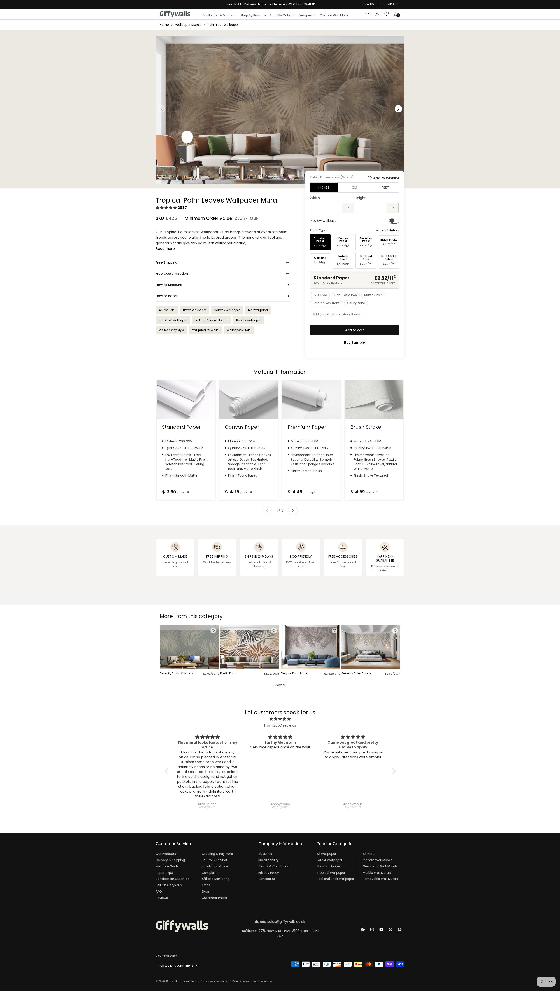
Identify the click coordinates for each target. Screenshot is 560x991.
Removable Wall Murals (380, 879)
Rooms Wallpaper (248, 320)
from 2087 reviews (280, 725)
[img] (280, 719)
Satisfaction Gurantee (173, 879)
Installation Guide (215, 866)
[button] (219, 15)
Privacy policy (191, 981)
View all (280, 685)
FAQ (159, 891)
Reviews (162, 898)
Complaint (210, 872)
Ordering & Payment (217, 853)
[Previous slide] (267, 510)
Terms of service (263, 981)
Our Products (166, 853)
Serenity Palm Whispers (176, 673)
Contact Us (267, 879)
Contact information (215, 981)
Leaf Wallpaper (258, 310)
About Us (265, 853)
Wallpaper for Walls (205, 330)
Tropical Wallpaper (331, 872)
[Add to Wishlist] (213, 630)
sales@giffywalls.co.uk (280, 921)
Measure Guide (167, 866)
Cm (354, 187)
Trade (206, 885)
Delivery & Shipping (170, 860)
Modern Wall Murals (377, 860)
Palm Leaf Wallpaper (223, 25)
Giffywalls (172, 981)
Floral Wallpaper (329, 866)
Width (315, 197)
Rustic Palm (228, 673)
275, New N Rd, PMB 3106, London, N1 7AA (280, 933)
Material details (387, 230)
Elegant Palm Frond (294, 673)
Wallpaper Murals (188, 25)
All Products (167, 310)
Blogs (206, 891)
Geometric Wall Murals (380, 866)
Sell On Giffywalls (169, 885)
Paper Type (164, 872)
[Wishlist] (387, 14)
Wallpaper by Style (171, 330)
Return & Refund (214, 860)
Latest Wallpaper (329, 860)
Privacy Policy (268, 872)
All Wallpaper (326, 853)
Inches (323, 187)
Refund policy (240, 981)
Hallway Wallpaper (227, 310)
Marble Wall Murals (377, 872)
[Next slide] (293, 510)
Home (164, 25)
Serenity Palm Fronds (356, 673)
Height (360, 197)
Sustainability (268, 860)
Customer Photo (214, 898)
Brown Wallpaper (194, 310)
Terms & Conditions (273, 866)
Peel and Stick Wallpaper (211, 320)
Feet (385, 187)
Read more (165, 248)
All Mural (369, 853)
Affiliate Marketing (215, 879)
